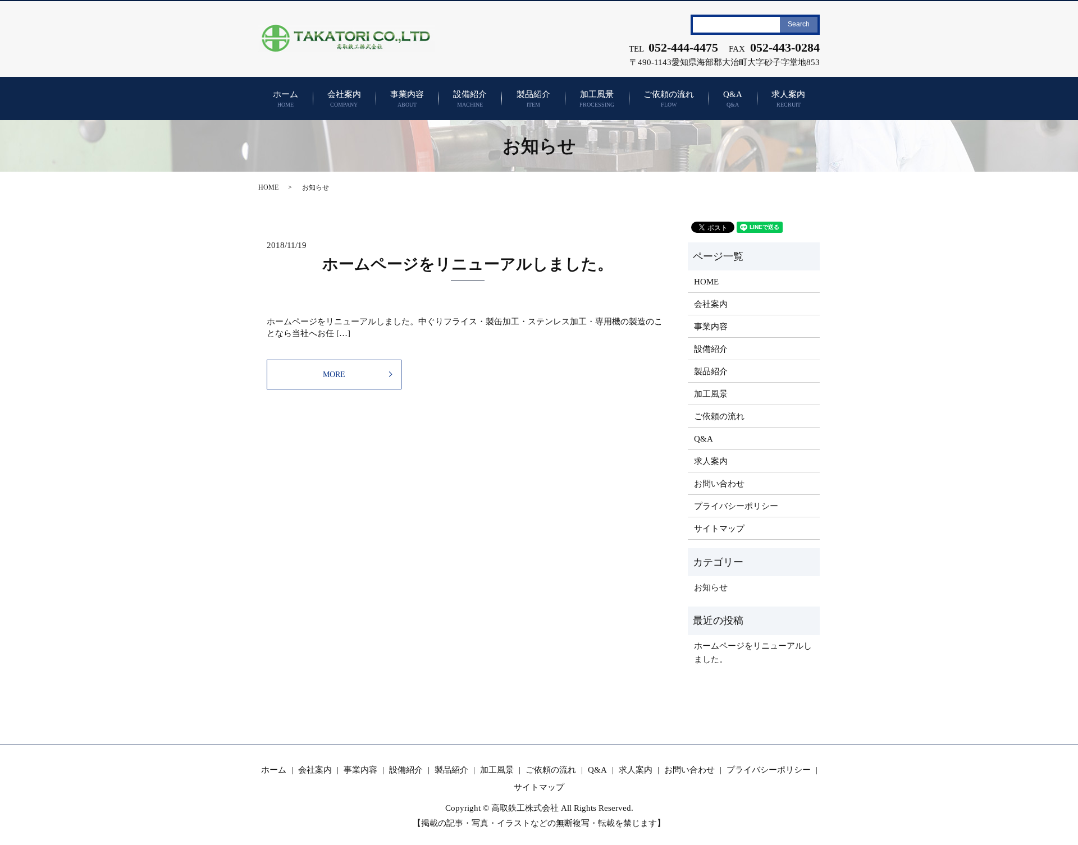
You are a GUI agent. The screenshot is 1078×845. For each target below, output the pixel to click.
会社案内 (344, 99)
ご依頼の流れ (668, 99)
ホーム (285, 99)
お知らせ (711, 587)
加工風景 (596, 99)
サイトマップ (719, 528)
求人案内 (788, 99)
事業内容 (407, 99)
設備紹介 (470, 99)
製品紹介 (533, 99)
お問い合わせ (719, 483)
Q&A (732, 99)
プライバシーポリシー (736, 506)
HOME (268, 187)
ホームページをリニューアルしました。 (467, 264)
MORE (334, 374)
